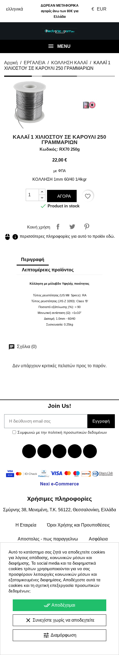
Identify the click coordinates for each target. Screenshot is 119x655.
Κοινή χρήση (57, 226)
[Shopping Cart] (109, 31)
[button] (10, 31)
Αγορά (63, 196)
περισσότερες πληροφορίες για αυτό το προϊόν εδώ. (59, 236)
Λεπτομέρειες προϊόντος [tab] (48, 269)
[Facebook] (29, 451)
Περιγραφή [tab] (32, 259)
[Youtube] (59, 451)
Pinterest (86, 226)
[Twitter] (44, 451)
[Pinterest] (90, 451)
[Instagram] (75, 451)
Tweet (72, 226)
